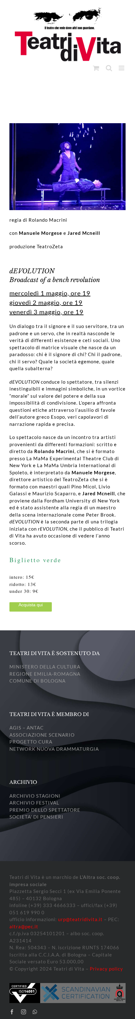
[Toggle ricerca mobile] (109, 68)
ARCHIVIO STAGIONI (35, 796)
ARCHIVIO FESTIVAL (34, 802)
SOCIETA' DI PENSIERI (36, 817)
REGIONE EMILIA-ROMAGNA (44, 674)
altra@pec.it (23, 926)
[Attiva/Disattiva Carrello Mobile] (96, 68)
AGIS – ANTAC (26, 727)
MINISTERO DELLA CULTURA (44, 666)
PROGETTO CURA (30, 741)
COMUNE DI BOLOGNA (37, 681)
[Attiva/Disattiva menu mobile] (122, 68)
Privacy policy (106, 968)
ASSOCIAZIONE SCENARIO (42, 735)
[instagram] (23, 1011)
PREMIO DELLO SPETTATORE (44, 810)
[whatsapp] (35, 1011)
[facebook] (12, 1011)
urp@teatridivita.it (80, 919)
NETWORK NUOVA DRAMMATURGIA (54, 749)
